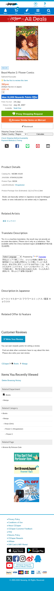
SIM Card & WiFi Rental (18, 545)
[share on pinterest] (38, 145)
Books (16, 364)
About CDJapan (14, 526)
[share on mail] (48, 145)
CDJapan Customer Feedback (20, 529)
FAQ (10, 532)
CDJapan (5, 364)
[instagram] (23, 558)
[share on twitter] (6, 145)
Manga (24, 364)
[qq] (37, 558)
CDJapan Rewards (15, 538)
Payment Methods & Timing (11, 140)
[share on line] (27, 145)
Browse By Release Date (12, 447)
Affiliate (11, 541)
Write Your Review (14, 339)
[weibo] (30, 558)
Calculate (40, 134)
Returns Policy (14, 535)
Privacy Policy (14, 519)
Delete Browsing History (11, 380)
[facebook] (16, 558)
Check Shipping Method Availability (14, 138)
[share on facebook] (17, 145)
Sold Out (17, 108)
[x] (9, 558)
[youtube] (9, 565)
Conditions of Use (15, 522)
